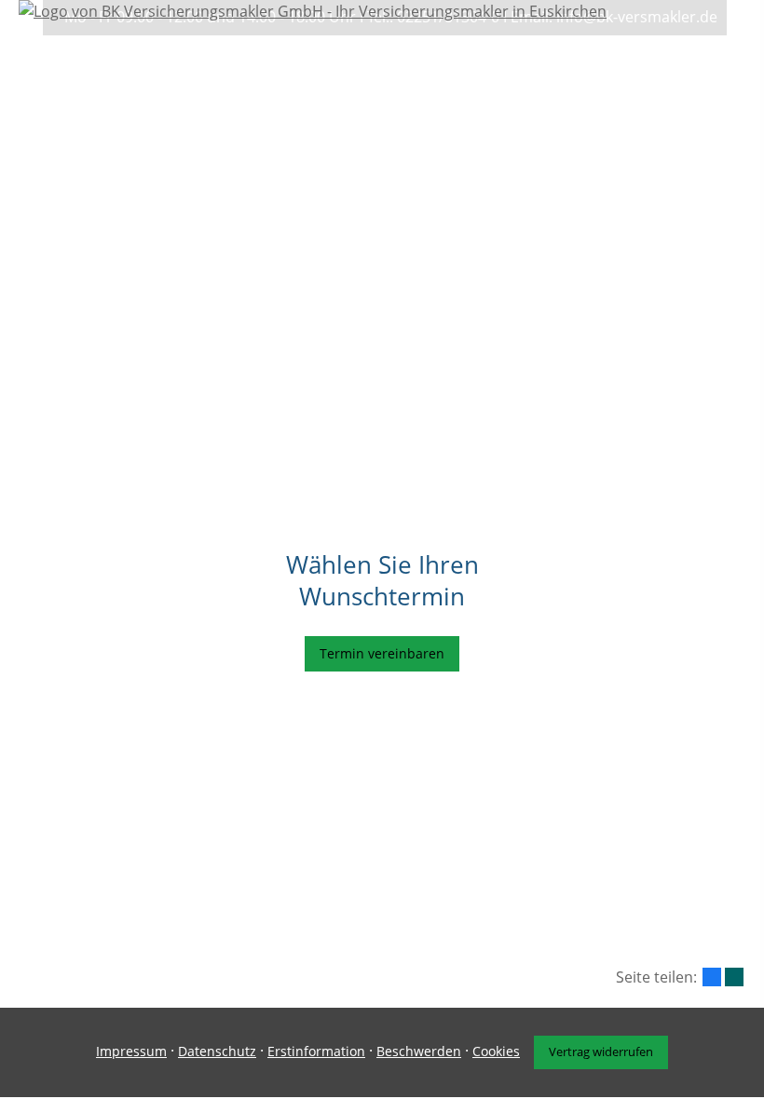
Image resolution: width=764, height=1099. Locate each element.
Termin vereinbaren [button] (382, 653)
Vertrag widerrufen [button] (601, 1051)
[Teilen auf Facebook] (712, 977)
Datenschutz (217, 1051)
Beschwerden (418, 1051)
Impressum (131, 1051)
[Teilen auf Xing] (734, 977)
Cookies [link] (496, 1051)
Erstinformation (316, 1051)
